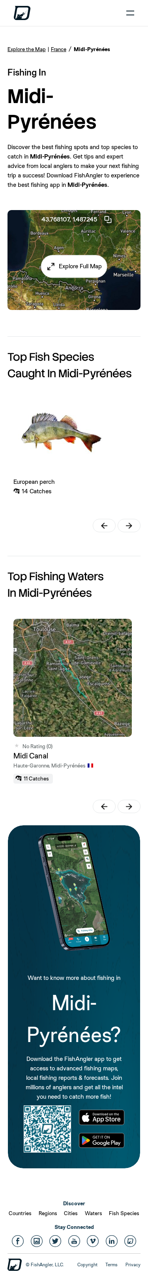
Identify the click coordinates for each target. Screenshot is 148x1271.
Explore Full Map (80, 266)
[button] (74, 266)
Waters (93, 1213)
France (58, 49)
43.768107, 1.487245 (69, 219)
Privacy (133, 1265)
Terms (111, 1265)
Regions (48, 1213)
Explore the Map (26, 49)
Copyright (87, 1265)
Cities (71, 1213)
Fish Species (124, 1213)
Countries (20, 1213)
